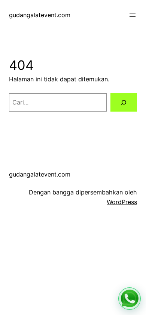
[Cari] (123, 102)
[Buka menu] (132, 15)
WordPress (122, 202)
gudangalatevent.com (39, 15)
